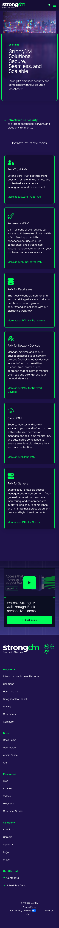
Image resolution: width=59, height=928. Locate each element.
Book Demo (31, 619)
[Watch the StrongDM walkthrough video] (29, 582)
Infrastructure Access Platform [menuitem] (21, 676)
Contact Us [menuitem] (13, 878)
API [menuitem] (5, 762)
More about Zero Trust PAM (24, 196)
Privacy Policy (29, 907)
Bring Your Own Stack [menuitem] (15, 699)
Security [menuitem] (8, 844)
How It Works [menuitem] (10, 691)
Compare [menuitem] (8, 721)
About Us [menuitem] (8, 829)
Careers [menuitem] (7, 837)
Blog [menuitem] (5, 781)
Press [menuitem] (6, 859)
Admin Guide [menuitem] (10, 755)
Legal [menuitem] (6, 852)
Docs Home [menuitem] (9, 740)
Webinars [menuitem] (8, 803)
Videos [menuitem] (7, 796)
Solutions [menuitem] (8, 684)
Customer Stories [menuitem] (13, 811)
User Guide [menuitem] (9, 747)
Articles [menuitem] (7, 788)
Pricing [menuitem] (7, 706)
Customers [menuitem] (9, 714)
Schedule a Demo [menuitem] (16, 885)
